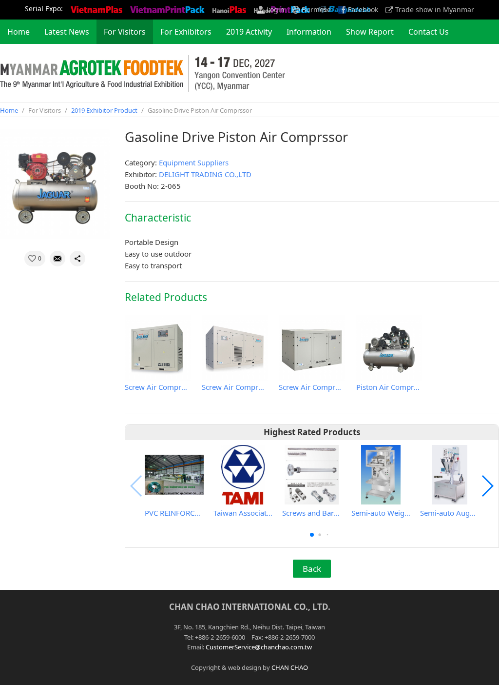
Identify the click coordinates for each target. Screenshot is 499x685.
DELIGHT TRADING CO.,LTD (205, 174)
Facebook (363, 10)
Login (276, 10)
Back (312, 568)
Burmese (316, 10)
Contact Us (428, 31)
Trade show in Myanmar (434, 10)
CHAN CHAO (289, 667)
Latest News (66, 31)
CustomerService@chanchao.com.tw (259, 647)
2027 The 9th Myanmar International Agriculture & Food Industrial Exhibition (142, 73)
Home (18, 31)
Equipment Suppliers (194, 162)
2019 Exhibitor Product (104, 110)
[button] (312, 535)
